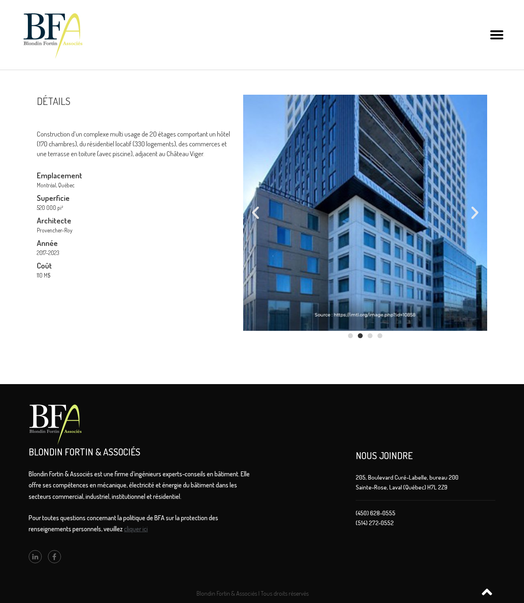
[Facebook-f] (54, 556)
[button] (497, 35)
